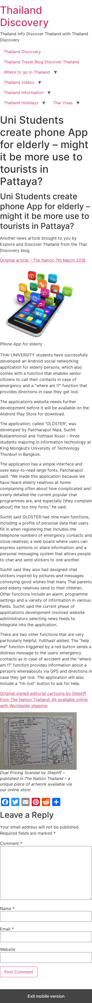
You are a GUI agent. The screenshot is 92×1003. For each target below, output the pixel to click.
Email (7, 929)
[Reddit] (46, 802)
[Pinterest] (36, 802)
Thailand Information (24, 92)
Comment (11, 843)
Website (7, 949)
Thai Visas (63, 102)
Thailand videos (19, 82)
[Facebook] (5, 802)
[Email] (25, 802)
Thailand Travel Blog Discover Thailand (41, 61)
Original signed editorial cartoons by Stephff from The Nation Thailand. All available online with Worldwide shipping (44, 699)
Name (7, 908)
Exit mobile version (46, 996)
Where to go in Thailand (27, 72)
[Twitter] (15, 802)
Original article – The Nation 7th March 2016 (43, 260)
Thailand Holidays (21, 102)
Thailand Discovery (24, 16)
